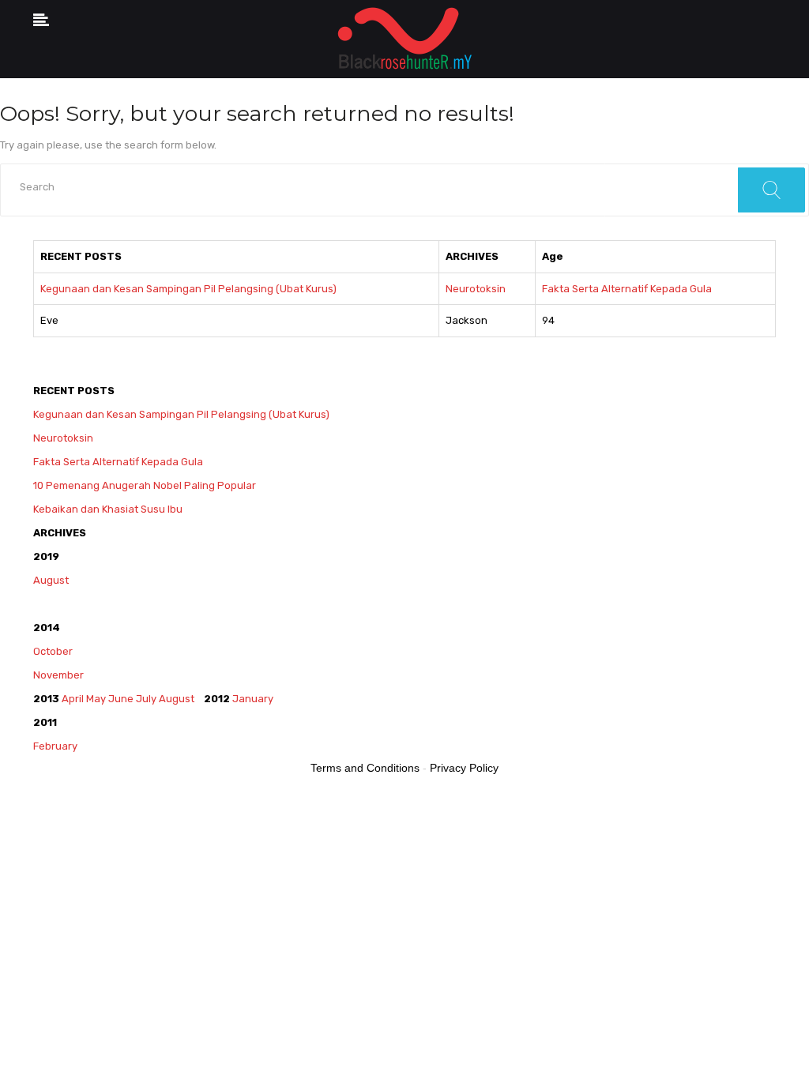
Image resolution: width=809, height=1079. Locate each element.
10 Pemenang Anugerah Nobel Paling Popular (144, 485)
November (58, 675)
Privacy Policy (464, 767)
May (96, 699)
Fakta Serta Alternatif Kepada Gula (627, 289)
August (51, 580)
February (56, 746)
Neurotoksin (476, 289)
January (252, 699)
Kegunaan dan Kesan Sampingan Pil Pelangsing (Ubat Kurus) (188, 289)
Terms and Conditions (365, 767)
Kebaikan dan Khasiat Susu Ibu (107, 509)
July (146, 699)
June (121, 699)
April (73, 699)
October (53, 651)
